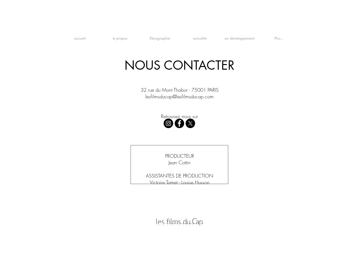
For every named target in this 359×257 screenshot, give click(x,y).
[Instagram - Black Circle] (168, 123)
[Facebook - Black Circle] (179, 123)
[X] (190, 123)
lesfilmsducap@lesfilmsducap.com (179, 96)
